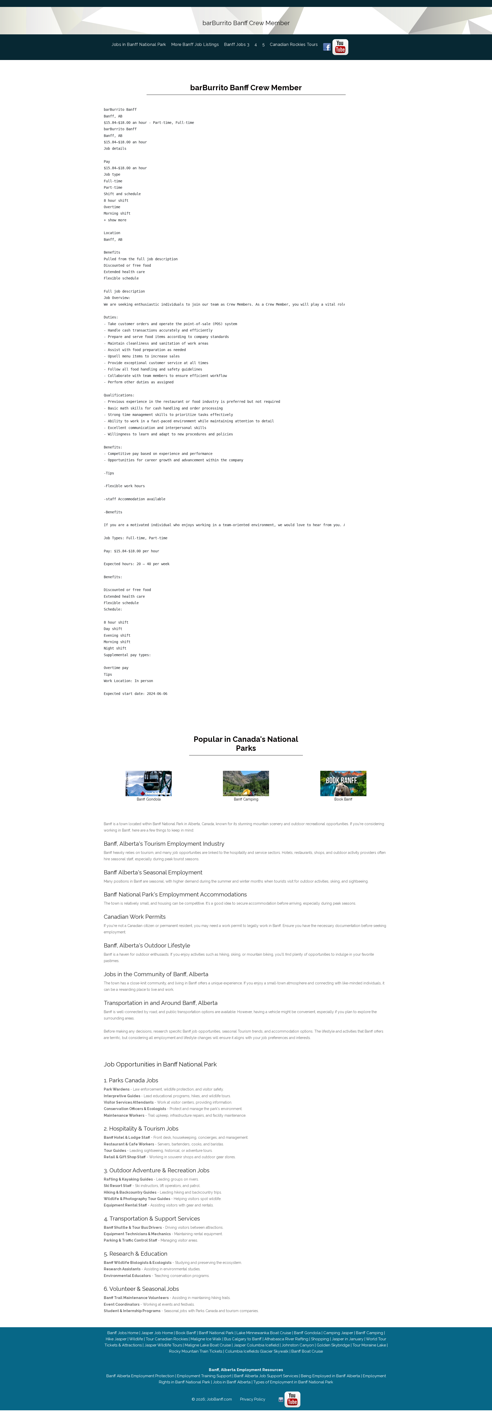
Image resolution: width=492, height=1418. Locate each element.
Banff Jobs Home (122, 1333)
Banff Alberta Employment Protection (140, 1376)
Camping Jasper (338, 1333)
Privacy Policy (252, 1399)
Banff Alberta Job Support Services (266, 1376)
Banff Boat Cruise (307, 1351)
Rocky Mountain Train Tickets (195, 1351)
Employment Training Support (204, 1376)
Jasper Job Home (157, 1333)
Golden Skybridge (333, 1345)
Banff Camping (369, 1333)
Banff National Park (216, 1333)
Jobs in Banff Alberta (232, 1382)
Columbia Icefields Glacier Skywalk (257, 1351)
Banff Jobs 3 (236, 44)
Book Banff (186, 1333)
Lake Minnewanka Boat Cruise (264, 1333)
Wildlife (136, 1339)
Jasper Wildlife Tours (163, 1345)
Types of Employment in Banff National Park (293, 1382)
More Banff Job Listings (195, 44)
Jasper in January (347, 1339)
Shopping (320, 1339)
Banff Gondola (307, 1333)
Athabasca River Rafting (286, 1339)
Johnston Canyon (298, 1345)
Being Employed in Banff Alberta (330, 1376)
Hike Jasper (116, 1339)
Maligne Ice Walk (206, 1339)
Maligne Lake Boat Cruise (208, 1345)
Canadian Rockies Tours (294, 44)
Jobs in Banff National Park (141, 44)
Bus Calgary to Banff (243, 1339)
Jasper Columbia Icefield (256, 1345)
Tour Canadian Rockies (167, 1339)
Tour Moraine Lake (369, 1345)
